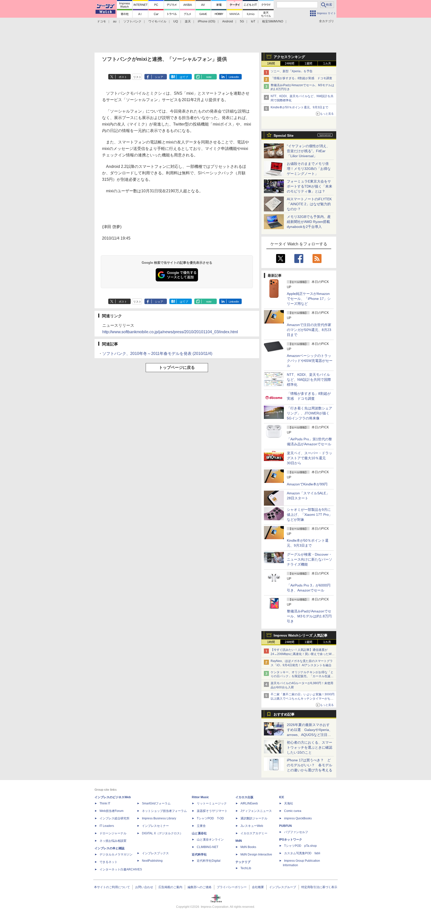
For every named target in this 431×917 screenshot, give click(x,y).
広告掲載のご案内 (170, 887)
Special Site (284, 135)
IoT (253, 21)
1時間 (271, 63)
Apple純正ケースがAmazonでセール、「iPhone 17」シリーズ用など (309, 299)
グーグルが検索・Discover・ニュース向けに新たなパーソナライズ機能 (309, 559)
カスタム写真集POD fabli (302, 853)
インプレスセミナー (155, 826)
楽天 (188, 21)
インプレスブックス (155, 853)
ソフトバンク (132, 21)
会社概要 (258, 887)
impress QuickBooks (298, 818)
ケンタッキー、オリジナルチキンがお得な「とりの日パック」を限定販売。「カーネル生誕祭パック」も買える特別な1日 (302, 676)
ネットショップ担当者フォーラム (164, 811)
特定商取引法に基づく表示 (319, 887)
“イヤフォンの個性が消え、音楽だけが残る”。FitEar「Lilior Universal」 (308, 151)
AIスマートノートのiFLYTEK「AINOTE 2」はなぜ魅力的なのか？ (309, 204)
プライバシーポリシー (232, 887)
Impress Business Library (159, 818)
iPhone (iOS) (206, 21)
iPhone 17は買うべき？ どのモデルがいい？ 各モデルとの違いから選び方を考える (309, 765)
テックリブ (242, 862)
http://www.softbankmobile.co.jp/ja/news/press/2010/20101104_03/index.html (170, 332)
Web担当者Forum (111, 811)
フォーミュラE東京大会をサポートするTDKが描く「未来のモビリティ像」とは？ (309, 186)
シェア (159, 76)
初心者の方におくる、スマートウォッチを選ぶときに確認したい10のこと (309, 747)
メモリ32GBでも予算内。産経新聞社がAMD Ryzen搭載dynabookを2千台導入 (309, 222)
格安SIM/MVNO (272, 21)
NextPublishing (152, 860)
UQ (175, 21)
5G (242, 21)
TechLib (245, 868)
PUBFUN (285, 826)
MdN (238, 841)
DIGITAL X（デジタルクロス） (162, 833)
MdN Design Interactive (256, 854)
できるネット (108, 862)
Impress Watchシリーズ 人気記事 (300, 635)
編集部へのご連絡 (200, 887)
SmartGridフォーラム (156, 803)
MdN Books (248, 847)
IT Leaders (107, 826)
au (114, 21)
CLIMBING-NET (207, 847)
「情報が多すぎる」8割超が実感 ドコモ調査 (301, 78)
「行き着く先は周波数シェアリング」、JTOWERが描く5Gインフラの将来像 (309, 413)
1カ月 (327, 63)
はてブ (184, 76)
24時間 (289, 63)
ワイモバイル (157, 21)
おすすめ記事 (284, 714)
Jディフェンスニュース (256, 811)
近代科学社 (199, 854)
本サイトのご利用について (112, 887)
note (209, 76)
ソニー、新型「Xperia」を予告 (292, 71)
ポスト (123, 76)
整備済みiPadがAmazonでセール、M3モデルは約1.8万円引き (309, 616)
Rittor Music (200, 797)
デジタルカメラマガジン (116, 854)
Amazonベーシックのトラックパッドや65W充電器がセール (309, 361)
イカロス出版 (244, 797)
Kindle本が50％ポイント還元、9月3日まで (299, 107)
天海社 (288, 803)
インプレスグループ (282, 887)
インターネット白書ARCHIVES (121, 869)
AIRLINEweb (249, 803)
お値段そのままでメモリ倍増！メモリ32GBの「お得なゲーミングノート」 (309, 169)
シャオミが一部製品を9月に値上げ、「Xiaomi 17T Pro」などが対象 (309, 515)
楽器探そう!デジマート (212, 811)
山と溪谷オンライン (210, 839)
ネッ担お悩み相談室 (113, 841)
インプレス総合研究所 (114, 818)
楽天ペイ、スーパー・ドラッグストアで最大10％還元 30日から (309, 458)
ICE (281, 797)
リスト (137, 76)
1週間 (308, 63)
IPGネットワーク (290, 839)
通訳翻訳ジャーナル (253, 818)
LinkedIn (234, 76)
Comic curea (292, 811)
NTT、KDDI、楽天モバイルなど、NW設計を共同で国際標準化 (309, 380)
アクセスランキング (289, 57)
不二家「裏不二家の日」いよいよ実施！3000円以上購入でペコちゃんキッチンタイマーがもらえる (302, 699)
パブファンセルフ (296, 832)
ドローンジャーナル (113, 833)
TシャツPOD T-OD (210, 818)
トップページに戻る (177, 367)
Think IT (105, 803)
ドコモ (101, 21)
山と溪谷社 (199, 833)
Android (227, 21)
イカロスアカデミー (253, 833)
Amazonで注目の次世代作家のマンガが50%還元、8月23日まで (309, 330)
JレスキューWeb (251, 826)
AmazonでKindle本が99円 (307, 484)
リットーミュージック (212, 803)
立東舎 (201, 826)
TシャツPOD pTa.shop (300, 846)
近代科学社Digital (208, 860)
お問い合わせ (144, 887)
